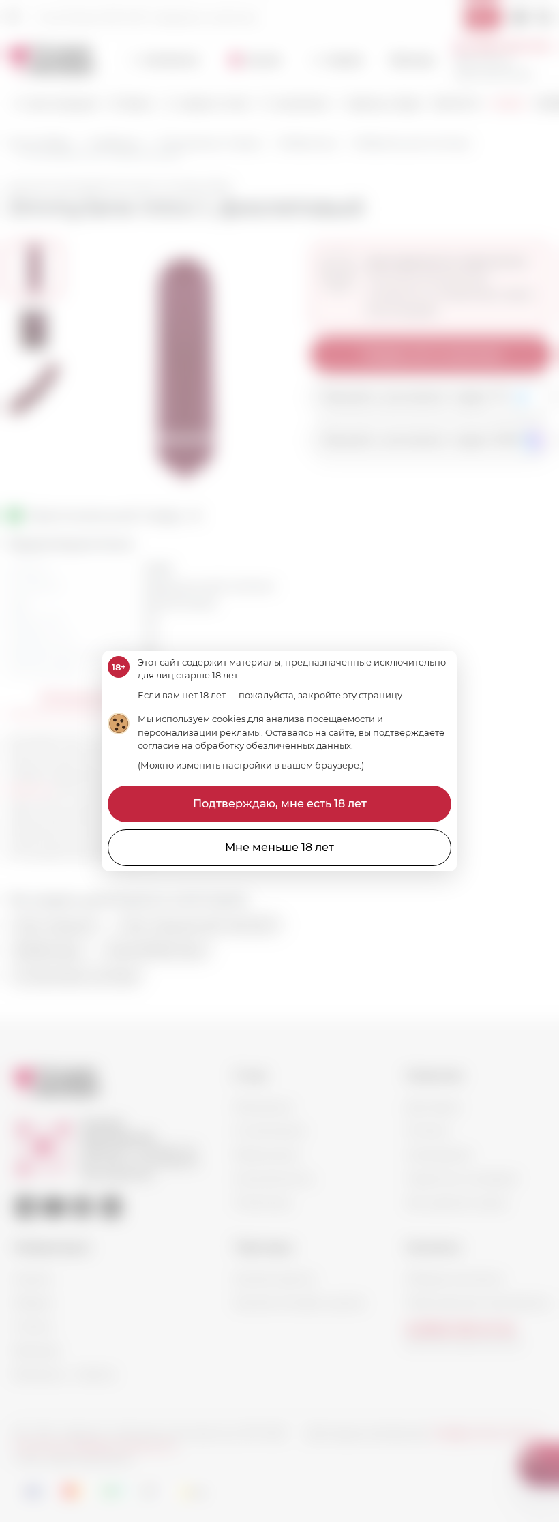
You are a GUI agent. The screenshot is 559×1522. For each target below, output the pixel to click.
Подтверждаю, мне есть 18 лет (280, 803)
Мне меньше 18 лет (279, 847)
